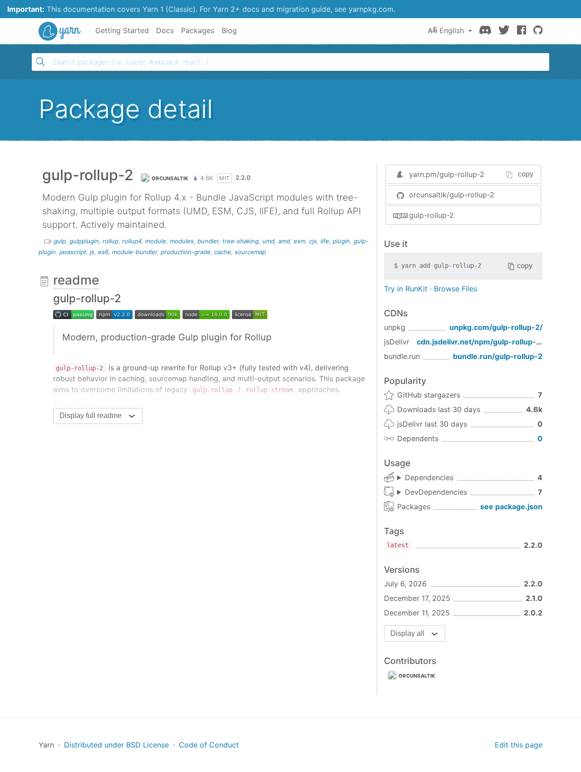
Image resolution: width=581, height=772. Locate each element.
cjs (313, 241)
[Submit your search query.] (40, 61)
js (92, 252)
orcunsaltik (170, 178)
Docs (165, 30)
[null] (73, 314)
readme (76, 280)
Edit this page (518, 744)
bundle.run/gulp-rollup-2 (497, 356)
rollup (110, 241)
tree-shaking (240, 241)
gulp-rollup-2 (431, 215)
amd (284, 241)
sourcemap (250, 252)
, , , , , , (432, 492)
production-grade (186, 252)
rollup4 (132, 241)
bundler (208, 241)
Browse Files (455, 288)
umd (268, 241)
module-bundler (134, 252)
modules (182, 241)
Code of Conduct (209, 744)
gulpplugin (84, 241)
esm (299, 241)
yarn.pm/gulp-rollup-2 (446, 174)
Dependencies (429, 477)
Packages (197, 30)
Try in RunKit (406, 288)
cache (222, 252)
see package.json (511, 506)
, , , (425, 478)
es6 (103, 252)
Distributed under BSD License (116, 744)
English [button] (451, 30)
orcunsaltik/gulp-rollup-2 (451, 194)
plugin (341, 241)
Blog (229, 30)
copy (525, 174)
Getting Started (122, 30)
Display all (407, 633)
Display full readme (90, 415)
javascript (72, 252)
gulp (60, 241)
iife (324, 241)
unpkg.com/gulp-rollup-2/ (495, 327)
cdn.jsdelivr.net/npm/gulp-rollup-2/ (480, 341)
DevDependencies (436, 492)
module (155, 241)
